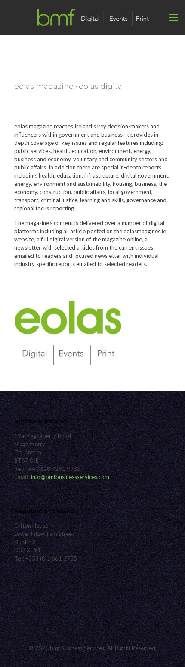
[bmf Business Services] (92, 17)
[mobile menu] (173, 17)
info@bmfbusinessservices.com (70, 476)
